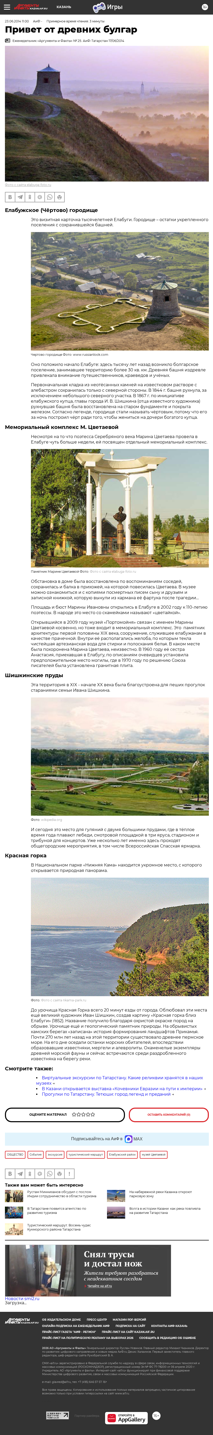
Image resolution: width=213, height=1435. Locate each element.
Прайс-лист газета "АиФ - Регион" (69, 1332)
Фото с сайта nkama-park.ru (63, 1000)
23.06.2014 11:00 (17, 21)
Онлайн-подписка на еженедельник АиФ (76, 1326)
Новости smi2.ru (22, 1298)
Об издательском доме (61, 1319)
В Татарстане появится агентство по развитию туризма (56, 1211)
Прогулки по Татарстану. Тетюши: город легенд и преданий (106, 1094)
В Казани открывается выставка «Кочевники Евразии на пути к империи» (122, 1088)
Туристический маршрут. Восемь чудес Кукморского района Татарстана (59, 1227)
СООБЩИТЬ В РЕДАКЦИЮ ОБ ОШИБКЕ (167, 1338)
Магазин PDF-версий (129, 1319)
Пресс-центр (97, 1319)
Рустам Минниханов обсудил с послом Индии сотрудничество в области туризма (61, 1194)
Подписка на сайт (130, 1326)
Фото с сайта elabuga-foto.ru (28, 185)
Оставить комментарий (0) (169, 1114)
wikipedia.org (51, 820)
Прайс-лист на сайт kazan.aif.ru (128, 1332)
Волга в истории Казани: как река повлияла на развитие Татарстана (165, 1211)
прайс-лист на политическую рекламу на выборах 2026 (87, 1338)
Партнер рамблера (87, 1415)
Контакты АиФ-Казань (169, 1326)
